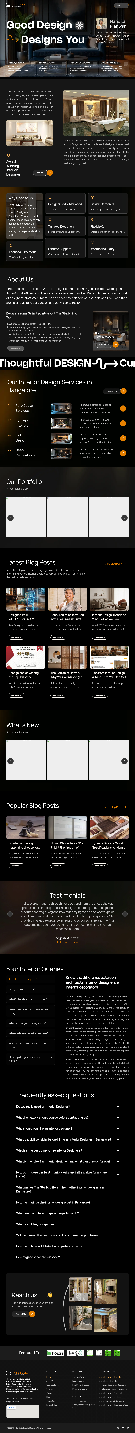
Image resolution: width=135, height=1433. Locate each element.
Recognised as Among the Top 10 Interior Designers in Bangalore (24, 675)
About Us (50, 1381)
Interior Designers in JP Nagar (110, 1397)
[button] (121, 5)
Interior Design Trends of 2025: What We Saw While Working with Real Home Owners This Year (109, 617)
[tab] (30, 979)
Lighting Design (78, 1381)
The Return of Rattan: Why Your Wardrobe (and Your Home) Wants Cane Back (67, 675)
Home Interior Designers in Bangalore (113, 1389)
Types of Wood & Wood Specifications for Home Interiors (108, 845)
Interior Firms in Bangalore (108, 1381)
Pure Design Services (80, 1385)
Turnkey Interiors (79, 1377)
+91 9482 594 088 (79, 1401)
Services (49, 1389)
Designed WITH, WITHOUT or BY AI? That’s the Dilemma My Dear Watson (24, 617)
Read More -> (16, 637)
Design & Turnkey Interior (21, 1384)
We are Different (52, 1385)
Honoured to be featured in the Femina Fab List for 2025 (67, 617)
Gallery (49, 1393)
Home (48, 1377)
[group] (26, 517)
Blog (48, 1397)
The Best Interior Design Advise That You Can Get (109, 675)
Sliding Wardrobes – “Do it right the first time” (66, 845)
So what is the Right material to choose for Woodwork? (23, 845)
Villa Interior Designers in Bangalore (112, 1385)
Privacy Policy (51, 1405)
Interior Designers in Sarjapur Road (112, 1393)
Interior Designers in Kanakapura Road (113, 1405)
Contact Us (50, 1401)
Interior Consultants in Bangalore (111, 1401)
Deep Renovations (79, 1389)
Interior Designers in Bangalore (110, 1377)
